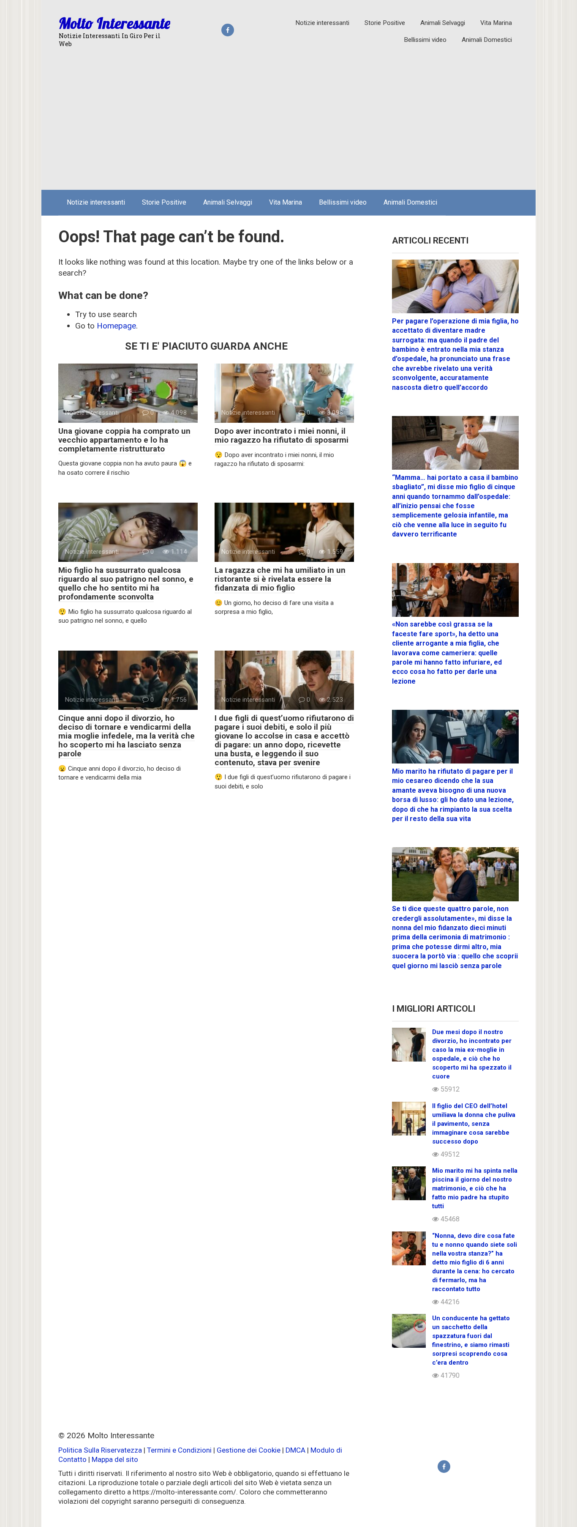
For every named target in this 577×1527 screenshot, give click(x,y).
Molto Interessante (114, 23)
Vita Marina (496, 23)
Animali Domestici (487, 40)
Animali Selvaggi (442, 23)
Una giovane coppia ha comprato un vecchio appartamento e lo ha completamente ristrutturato (124, 440)
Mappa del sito (115, 1459)
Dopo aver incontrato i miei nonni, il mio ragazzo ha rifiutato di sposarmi (281, 435)
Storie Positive (385, 23)
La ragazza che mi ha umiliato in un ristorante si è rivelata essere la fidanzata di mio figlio (280, 579)
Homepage (116, 326)
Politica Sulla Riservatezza (101, 1450)
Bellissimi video (425, 40)
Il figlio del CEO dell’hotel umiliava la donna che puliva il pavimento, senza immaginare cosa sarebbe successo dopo (473, 1123)
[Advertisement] (288, 120)
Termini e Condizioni (179, 1450)
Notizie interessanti (322, 23)
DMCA (295, 1450)
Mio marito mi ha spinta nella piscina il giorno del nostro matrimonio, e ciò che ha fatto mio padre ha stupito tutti (474, 1188)
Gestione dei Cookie (248, 1450)
